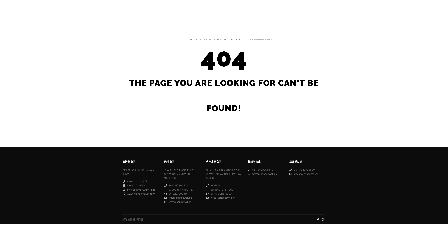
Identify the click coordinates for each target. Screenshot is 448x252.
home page (208, 39)
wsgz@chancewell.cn (223, 197)
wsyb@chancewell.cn (264, 173)
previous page (261, 39)
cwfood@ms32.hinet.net (141, 189)
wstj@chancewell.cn (180, 197)
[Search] (320, 6)
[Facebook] (318, 219)
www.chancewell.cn (180, 201)
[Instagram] (323, 219)
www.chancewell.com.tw (141, 193)
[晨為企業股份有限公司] (140, 6)
